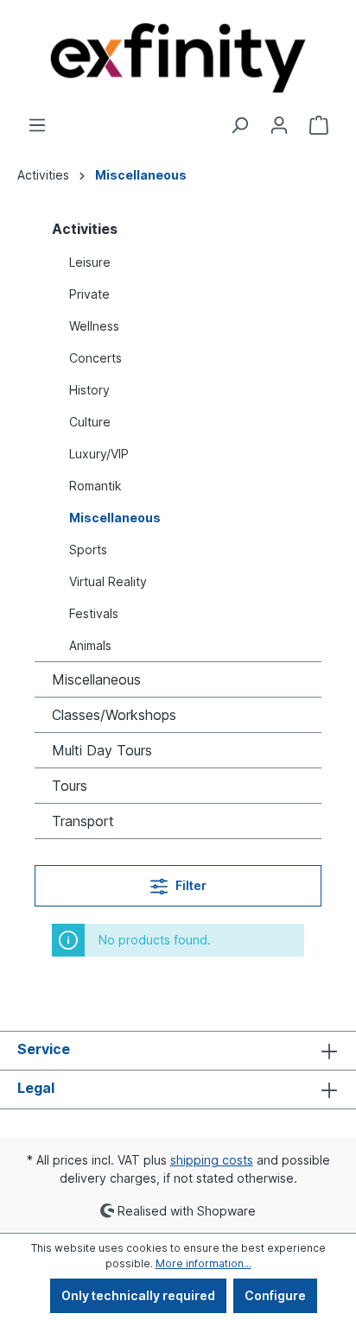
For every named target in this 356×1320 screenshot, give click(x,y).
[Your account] (279, 125)
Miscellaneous (115, 517)
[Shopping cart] (319, 125)
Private (89, 294)
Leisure (90, 262)
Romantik (95, 485)
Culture (90, 421)
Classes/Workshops (114, 714)
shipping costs (211, 1160)
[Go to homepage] (178, 58)
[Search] (239, 125)
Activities (85, 228)
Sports (88, 549)
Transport (83, 821)
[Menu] (37, 125)
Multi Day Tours (102, 750)
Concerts (95, 358)
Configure (275, 1295)
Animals (90, 645)
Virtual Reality (108, 581)
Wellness (94, 326)
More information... (203, 1263)
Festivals (93, 613)
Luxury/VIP (99, 453)
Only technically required (138, 1295)
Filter (190, 885)
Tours (69, 785)
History (89, 389)
